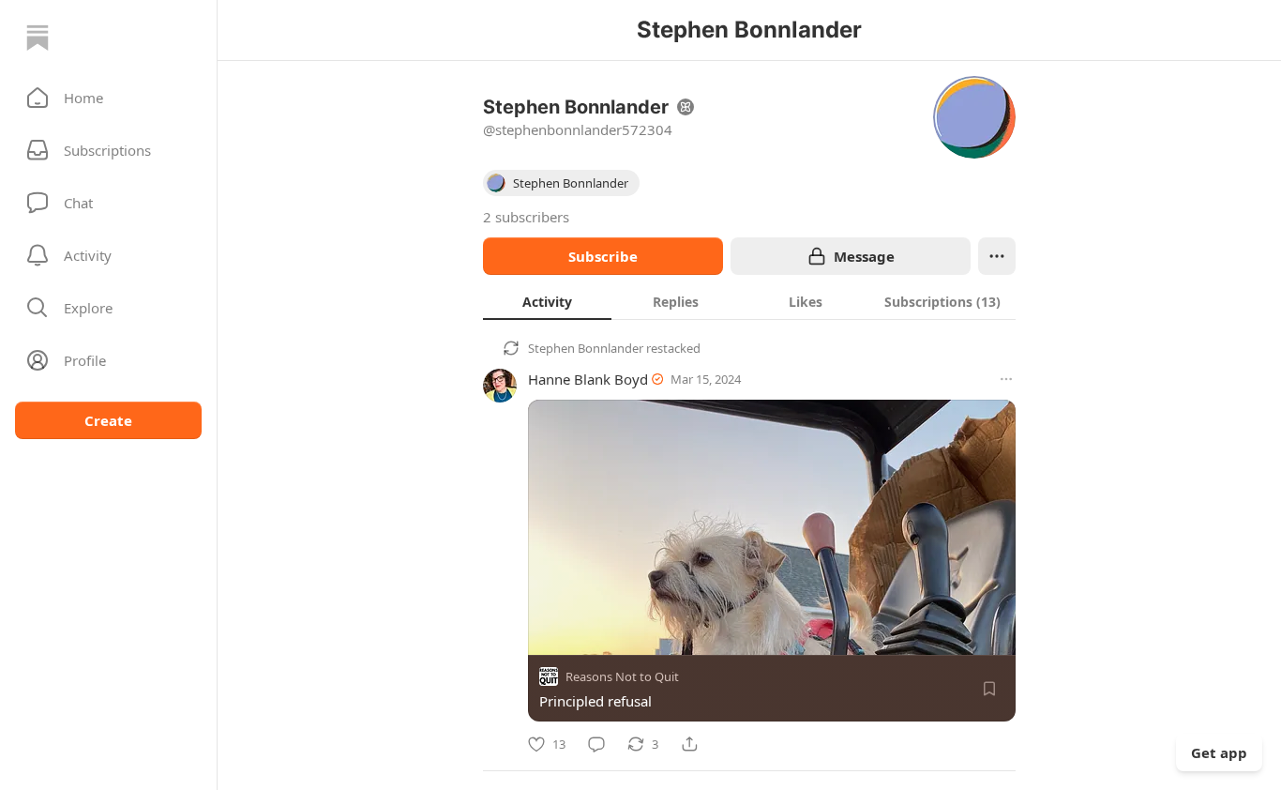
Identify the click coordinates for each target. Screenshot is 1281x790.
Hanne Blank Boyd (588, 379)
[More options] (1006, 379)
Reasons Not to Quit (622, 676)
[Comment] (596, 744)
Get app (1219, 752)
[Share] (689, 744)
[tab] (547, 301)
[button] (108, 97)
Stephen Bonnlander (585, 348)
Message (864, 256)
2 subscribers (526, 216)
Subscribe (603, 256)
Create (108, 420)
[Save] (989, 689)
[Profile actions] (997, 256)
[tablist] (749, 301)
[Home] (37, 37)
